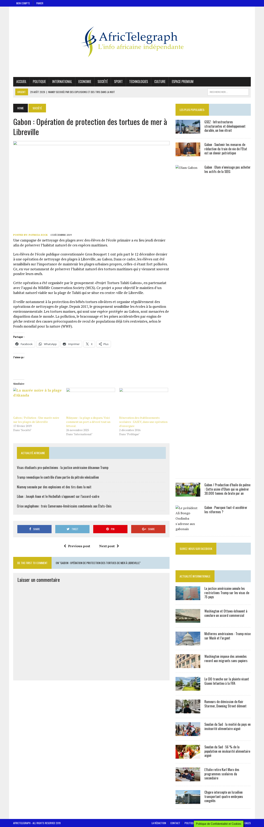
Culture (159, 81)
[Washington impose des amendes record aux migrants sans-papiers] (188, 665)
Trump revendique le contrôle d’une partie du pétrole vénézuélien (58, 477)
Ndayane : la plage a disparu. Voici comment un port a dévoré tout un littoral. (88, 422)
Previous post (79, 546)
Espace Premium (182, 81)
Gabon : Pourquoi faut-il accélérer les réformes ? (225, 509)
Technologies (138, 81)
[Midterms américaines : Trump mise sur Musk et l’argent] (188, 642)
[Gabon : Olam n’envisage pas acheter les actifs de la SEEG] (188, 471)
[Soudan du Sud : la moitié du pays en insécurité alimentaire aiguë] (188, 733)
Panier (39, 3)
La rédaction (159, 823)
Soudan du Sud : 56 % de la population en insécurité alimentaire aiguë (227, 751)
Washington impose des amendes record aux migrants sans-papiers (226, 658)
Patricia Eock (38, 234)
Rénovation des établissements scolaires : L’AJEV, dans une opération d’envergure (143, 422)
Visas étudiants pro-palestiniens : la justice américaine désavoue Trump (62, 467)
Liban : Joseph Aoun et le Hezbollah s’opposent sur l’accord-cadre (58, 496)
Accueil (21, 81)
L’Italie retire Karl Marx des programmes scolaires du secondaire (221, 774)
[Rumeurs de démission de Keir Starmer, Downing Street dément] (188, 710)
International (62, 81)
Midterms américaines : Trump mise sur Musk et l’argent (227, 635)
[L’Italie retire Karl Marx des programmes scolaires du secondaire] (188, 778)
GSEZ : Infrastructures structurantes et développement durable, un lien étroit (224, 126)
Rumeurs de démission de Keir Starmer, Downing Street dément (225, 703)
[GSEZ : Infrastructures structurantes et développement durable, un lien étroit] (188, 130)
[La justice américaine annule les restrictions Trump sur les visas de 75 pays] (188, 597)
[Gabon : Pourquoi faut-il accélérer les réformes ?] (188, 529)
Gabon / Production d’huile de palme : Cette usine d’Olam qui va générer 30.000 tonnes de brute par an (227, 489)
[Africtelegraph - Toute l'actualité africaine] (132, 42)
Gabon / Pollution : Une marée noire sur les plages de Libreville (36, 420)
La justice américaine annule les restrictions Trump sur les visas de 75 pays (226, 593)
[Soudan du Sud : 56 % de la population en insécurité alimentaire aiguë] (188, 756)
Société (103, 81)
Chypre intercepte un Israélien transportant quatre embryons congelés (223, 796)
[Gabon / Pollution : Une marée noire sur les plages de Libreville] (37, 402)
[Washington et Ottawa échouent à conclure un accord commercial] (188, 620)
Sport (118, 81)
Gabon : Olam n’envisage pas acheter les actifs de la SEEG (227, 169)
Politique (39, 81)
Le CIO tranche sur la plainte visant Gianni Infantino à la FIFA (226, 681)
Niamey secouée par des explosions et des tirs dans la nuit (54, 486)
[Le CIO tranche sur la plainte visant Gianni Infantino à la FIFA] (188, 688)
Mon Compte (23, 3)
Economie (84, 81)
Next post (107, 546)
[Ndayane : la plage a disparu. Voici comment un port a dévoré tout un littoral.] (90, 402)
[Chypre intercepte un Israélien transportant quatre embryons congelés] (188, 801)
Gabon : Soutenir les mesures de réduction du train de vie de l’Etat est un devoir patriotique (225, 149)
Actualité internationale (195, 576)
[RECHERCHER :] (228, 91)
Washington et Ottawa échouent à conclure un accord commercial (225, 613)
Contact (175, 823)
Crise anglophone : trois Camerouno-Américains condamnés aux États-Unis (64, 506)
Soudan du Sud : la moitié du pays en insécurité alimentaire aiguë (227, 726)
